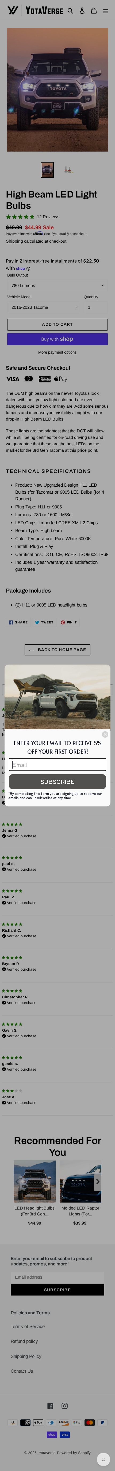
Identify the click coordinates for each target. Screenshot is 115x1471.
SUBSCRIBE (57, 781)
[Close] (105, 734)
